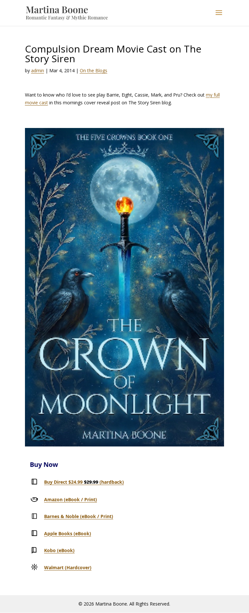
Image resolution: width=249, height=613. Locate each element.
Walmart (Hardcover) (67, 567)
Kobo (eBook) (59, 550)
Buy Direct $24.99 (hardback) (84, 482)
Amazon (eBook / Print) (70, 499)
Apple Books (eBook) (67, 533)
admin (37, 70)
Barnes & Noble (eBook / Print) (78, 516)
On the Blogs (93, 70)
